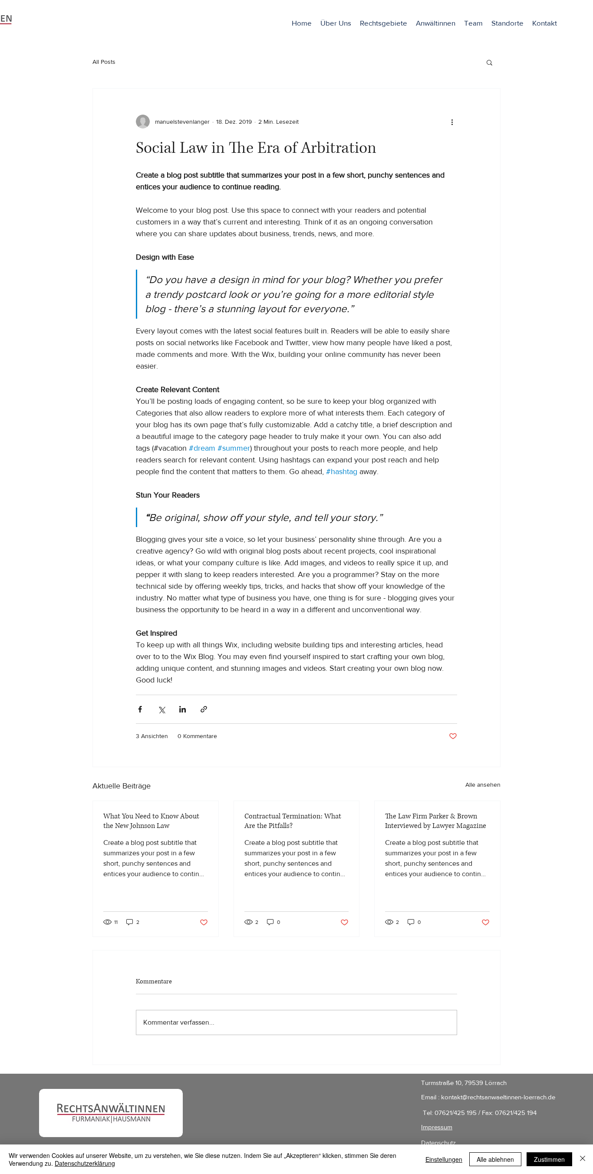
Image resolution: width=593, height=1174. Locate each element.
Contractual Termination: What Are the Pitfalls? (292, 821)
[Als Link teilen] (204, 709)
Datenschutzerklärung (85, 1163)
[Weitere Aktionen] (452, 121)
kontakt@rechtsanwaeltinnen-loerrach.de (498, 1097)
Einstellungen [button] (443, 1159)
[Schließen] (582, 1159)
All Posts (103, 61)
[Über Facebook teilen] (140, 709)
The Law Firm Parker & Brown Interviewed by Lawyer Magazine (435, 821)
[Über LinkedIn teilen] (182, 709)
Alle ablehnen (495, 1159)
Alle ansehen (483, 784)
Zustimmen (549, 1159)
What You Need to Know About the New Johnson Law (151, 821)
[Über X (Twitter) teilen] (161, 709)
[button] (436, 23)
